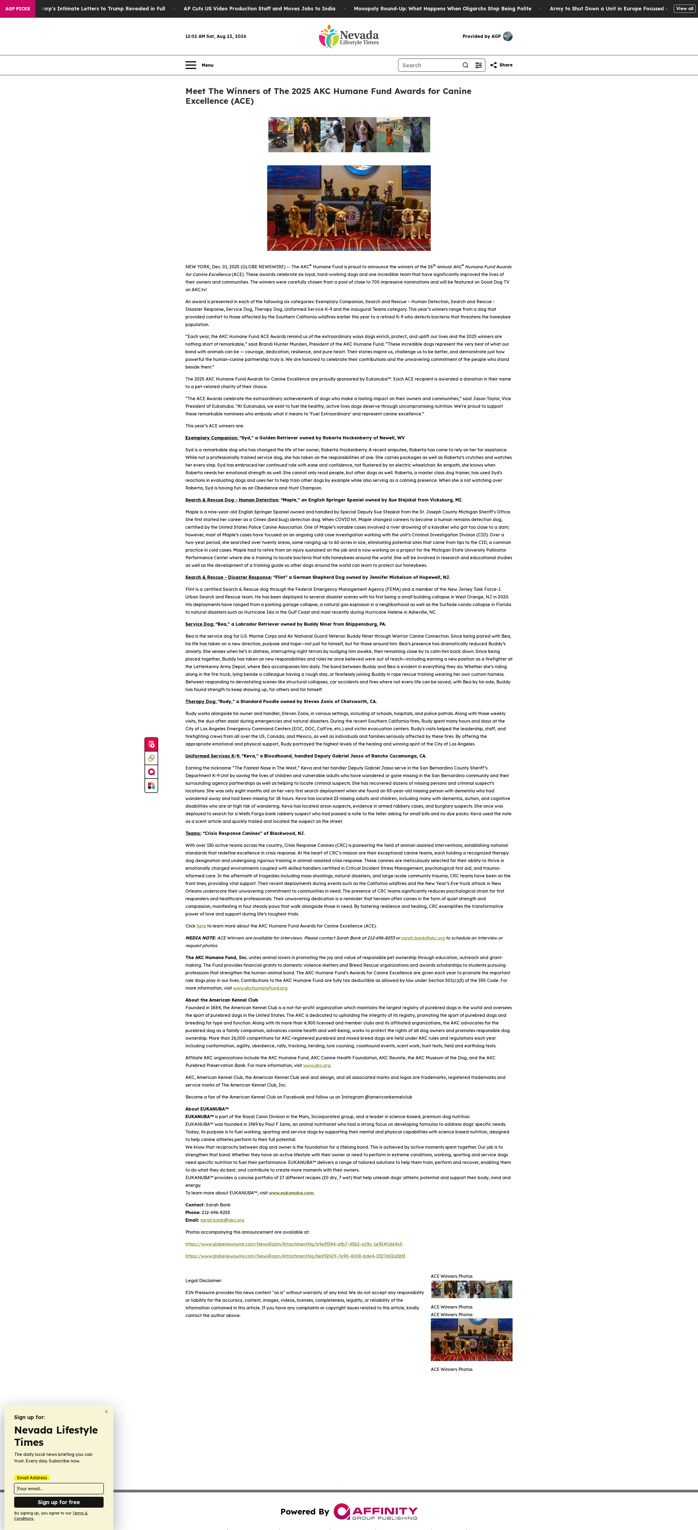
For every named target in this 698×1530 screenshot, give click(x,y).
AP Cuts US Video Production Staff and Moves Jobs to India (259, 8)
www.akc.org (316, 1065)
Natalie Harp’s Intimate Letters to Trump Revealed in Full (92, 8)
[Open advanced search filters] (478, 65)
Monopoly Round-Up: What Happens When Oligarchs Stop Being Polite (442, 8)
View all (684, 8)
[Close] (106, 1411)
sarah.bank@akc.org (222, 1220)
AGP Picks (17, 8)
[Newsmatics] (151, 785)
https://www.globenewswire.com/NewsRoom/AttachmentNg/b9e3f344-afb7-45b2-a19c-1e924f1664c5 (293, 1244)
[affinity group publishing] (151, 772)
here (201, 926)
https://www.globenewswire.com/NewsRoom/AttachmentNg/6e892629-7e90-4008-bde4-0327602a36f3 (295, 1256)
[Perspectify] (151, 758)
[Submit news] (151, 745)
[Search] (465, 65)
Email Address (32, 1477)
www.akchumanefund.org (260, 988)
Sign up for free (59, 1502)
